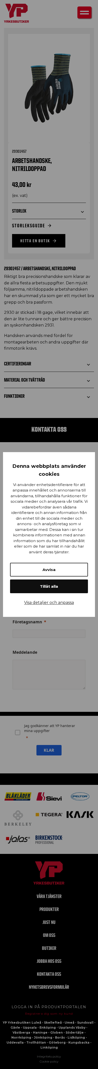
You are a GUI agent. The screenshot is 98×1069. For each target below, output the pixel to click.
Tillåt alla (49, 586)
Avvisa (49, 569)
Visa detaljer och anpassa (49, 602)
